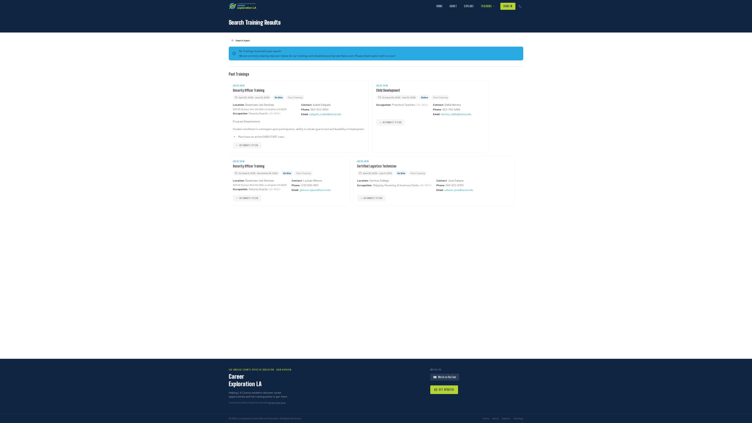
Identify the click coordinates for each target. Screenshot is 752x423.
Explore (469, 6)
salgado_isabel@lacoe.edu (325, 114)
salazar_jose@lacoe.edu (458, 190)
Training (486, 6)
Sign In (507, 6)
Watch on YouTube (447, 377)
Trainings (518, 418)
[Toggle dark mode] (520, 6)
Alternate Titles (249, 145)
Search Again (243, 40)
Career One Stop (277, 402)
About (453, 6)
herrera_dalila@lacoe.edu (456, 114)
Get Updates (446, 389)
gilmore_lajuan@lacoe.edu (315, 190)
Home (440, 6)
